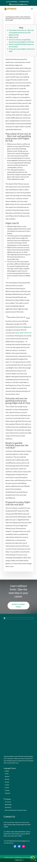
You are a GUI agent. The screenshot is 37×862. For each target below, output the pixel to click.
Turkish (7, 785)
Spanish (7, 776)
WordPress (8, 807)
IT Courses (8, 802)
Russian (7, 782)
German (7, 779)
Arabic (7, 773)
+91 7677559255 (12, 1)
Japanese (7, 793)
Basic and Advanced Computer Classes (15, 810)
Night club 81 (13, 37)
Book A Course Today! (18, 605)
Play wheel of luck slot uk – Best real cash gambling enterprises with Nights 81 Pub (21, 32)
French (7, 787)
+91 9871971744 (24, 1)
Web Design (8, 804)
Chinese (7, 790)
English (7, 771)
